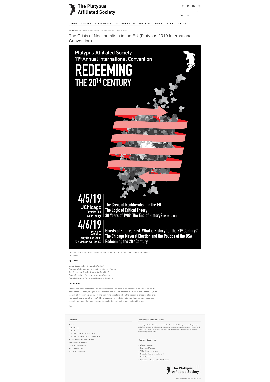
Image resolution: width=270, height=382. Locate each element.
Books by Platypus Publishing (82, 339)
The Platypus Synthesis (148, 357)
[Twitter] (188, 6)
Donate (72, 331)
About (71, 325)
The (77, 342)
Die (77, 345)
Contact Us (74, 328)
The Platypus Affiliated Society (88, 30)
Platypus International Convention (84, 336)
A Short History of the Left (149, 351)
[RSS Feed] (199, 6)
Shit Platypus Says (77, 351)
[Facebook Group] (183, 6)
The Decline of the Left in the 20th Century (154, 360)
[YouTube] (193, 6)
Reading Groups (76, 348)
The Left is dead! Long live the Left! (152, 354)
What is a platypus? (146, 345)
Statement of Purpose (147, 348)
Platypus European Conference (83, 334)
